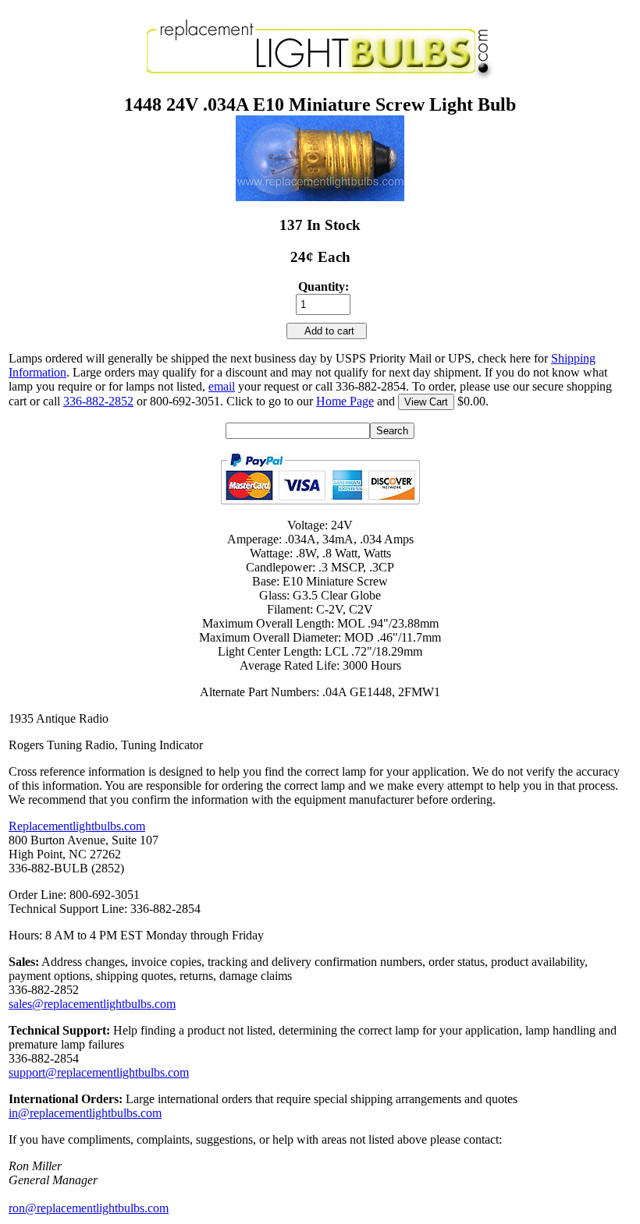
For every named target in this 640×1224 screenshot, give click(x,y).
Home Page (345, 401)
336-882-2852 (98, 401)
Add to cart (327, 331)
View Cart (426, 402)
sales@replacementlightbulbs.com (92, 1003)
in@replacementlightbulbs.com (85, 1113)
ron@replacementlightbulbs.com (89, 1208)
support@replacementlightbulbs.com (99, 1072)
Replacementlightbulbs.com (77, 826)
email (221, 386)
